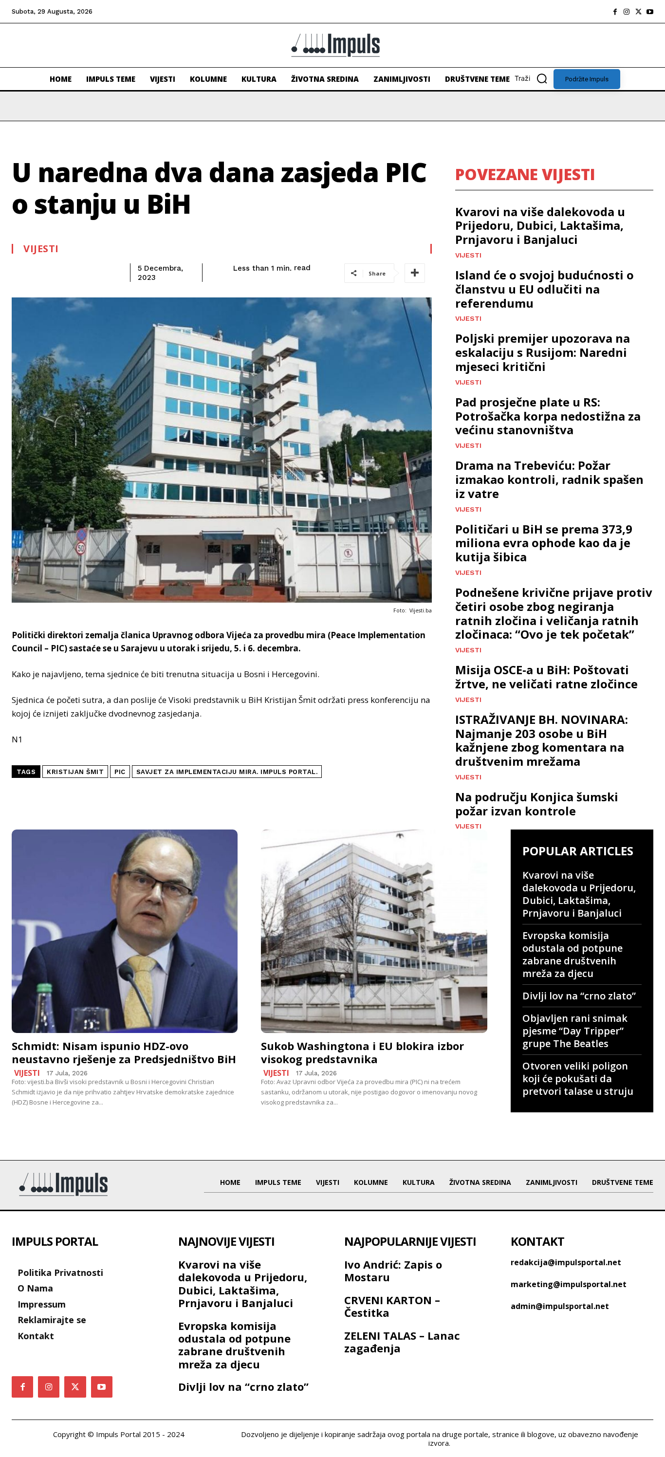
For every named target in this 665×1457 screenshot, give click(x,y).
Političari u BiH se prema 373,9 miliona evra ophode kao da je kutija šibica (543, 543)
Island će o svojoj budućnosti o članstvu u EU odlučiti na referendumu (544, 289)
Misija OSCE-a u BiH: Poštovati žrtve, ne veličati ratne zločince (546, 677)
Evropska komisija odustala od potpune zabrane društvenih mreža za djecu (572, 954)
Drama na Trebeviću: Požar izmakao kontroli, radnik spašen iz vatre (549, 479)
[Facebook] (614, 11)
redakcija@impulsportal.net (566, 1262)
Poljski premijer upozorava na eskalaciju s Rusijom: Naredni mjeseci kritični (542, 352)
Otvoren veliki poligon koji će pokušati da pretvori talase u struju (577, 1078)
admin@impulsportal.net (560, 1306)
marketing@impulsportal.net (569, 1284)
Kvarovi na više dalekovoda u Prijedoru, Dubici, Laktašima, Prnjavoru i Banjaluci (540, 225)
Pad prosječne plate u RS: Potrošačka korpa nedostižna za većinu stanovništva (548, 416)
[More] (415, 273)
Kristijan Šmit (75, 771)
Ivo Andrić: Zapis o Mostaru (393, 1270)
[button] (534, 78)
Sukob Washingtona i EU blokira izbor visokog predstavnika (362, 1052)
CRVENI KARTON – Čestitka (392, 1306)
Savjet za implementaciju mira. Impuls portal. (227, 771)
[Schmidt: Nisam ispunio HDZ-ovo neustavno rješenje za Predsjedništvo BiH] (125, 931)
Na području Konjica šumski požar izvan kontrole (536, 804)
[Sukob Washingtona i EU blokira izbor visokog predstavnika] (374, 931)
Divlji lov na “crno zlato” (579, 995)
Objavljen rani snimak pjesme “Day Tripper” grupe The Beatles (575, 1031)
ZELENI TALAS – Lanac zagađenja (402, 1341)
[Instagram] (626, 11)
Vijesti (41, 249)
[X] (638, 11)
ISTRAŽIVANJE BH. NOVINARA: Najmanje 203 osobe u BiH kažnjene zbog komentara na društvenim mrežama (541, 740)
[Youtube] (650, 11)
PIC (120, 771)
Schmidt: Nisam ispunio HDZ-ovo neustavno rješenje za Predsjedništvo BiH (124, 1052)
